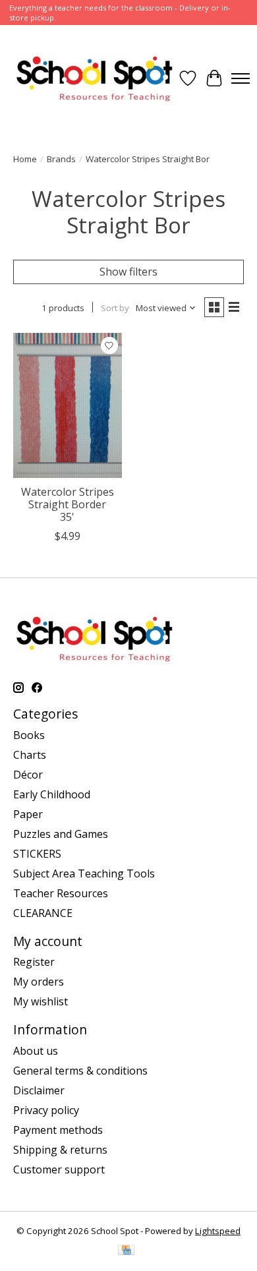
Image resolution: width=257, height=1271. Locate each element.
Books (29, 735)
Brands (61, 159)
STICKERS (37, 853)
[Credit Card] (126, 1251)
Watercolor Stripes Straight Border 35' (67, 504)
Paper (28, 814)
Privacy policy (46, 1110)
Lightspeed (218, 1231)
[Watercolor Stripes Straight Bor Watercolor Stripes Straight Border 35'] (67, 405)
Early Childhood (51, 794)
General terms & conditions (80, 1070)
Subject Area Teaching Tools (84, 873)
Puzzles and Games (60, 834)
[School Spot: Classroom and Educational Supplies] (94, 78)
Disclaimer (39, 1090)
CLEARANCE (42, 913)
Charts (29, 755)
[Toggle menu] (240, 78)
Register (34, 962)
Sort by (115, 308)
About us (35, 1051)
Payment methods (58, 1130)
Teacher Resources (60, 893)
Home (25, 159)
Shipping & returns (60, 1149)
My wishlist (40, 1001)
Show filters (128, 271)
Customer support (59, 1169)
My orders (38, 981)
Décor (28, 774)
